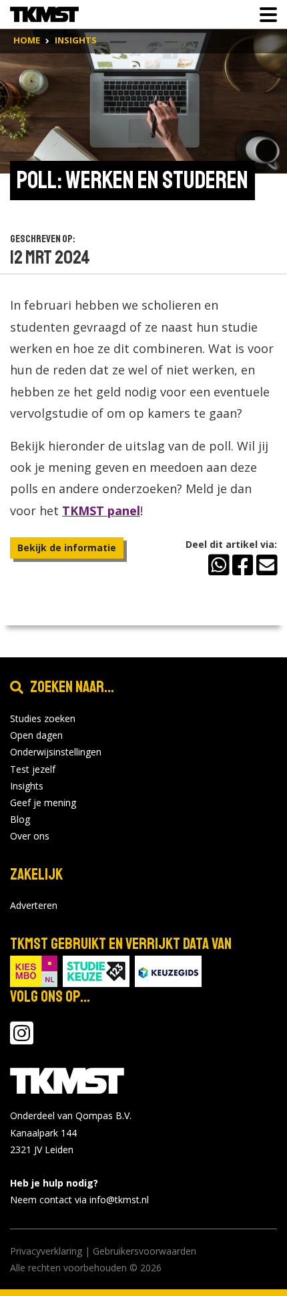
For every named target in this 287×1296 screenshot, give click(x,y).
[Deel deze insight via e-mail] (266, 563)
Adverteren (33, 905)
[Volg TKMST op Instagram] (21, 1039)
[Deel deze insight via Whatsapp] (218, 563)
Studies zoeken (42, 718)
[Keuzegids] (168, 970)
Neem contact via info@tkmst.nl (79, 1199)
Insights (26, 785)
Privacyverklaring (46, 1251)
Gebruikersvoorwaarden (144, 1251)
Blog (20, 819)
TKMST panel (101, 511)
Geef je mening (43, 802)
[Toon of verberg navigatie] (264, 14)
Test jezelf (32, 769)
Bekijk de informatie (66, 547)
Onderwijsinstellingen (55, 751)
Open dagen (36, 735)
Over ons (29, 836)
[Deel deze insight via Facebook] (242, 563)
